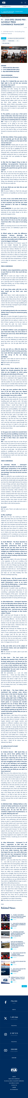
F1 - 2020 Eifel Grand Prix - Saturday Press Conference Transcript (12, 12)
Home (3, 9)
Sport (4, 38)
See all (24, 986)
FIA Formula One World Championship (16, 38)
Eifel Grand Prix (6, 43)
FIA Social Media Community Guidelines (14, 1081)
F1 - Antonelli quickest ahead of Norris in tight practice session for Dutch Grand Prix (18, 934)
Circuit (4, 40)
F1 (17, 40)
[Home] (6, 2)
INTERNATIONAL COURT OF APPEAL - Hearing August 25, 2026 (18, 979)
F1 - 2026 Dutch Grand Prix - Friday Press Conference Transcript (18, 925)
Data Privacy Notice (14, 1083)
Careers (14, 1087)
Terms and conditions (14, 1078)
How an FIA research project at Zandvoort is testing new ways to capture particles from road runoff (18, 944)
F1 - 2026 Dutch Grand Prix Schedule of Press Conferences (18, 970)
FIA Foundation (14, 1089)
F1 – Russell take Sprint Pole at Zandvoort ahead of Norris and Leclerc (18, 916)
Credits (14, 1076)
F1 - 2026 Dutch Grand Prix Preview (18, 962)
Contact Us (14, 1085)
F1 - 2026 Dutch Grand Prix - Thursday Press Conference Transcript (18, 954)
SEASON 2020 (11, 40)
